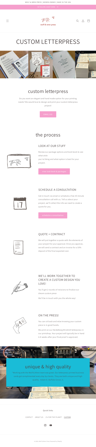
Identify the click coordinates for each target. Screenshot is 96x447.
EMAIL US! (48, 114)
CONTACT (29, 417)
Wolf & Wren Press (44, 441)
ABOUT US (39, 417)
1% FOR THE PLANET (54, 417)
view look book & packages (54, 171)
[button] (7, 21)
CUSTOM (67, 417)
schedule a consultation (53, 215)
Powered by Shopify (56, 441)
